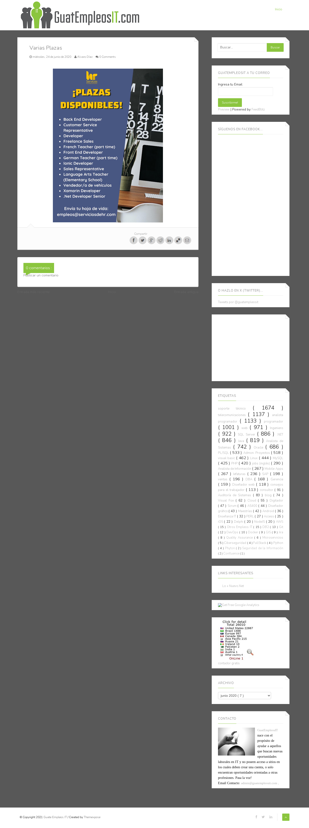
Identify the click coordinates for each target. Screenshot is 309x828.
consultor (267, 490)
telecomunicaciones (233, 415)
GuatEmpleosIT (267, 730)
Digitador (276, 500)
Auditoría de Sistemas (235, 495)
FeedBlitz (258, 109)
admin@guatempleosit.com (259, 783)
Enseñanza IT (227, 516)
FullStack (260, 543)
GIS (269, 532)
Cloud (252, 500)
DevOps (232, 532)
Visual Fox (227, 500)
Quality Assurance (240, 537)
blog (269, 495)
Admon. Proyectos (257, 453)
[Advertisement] (254, 347)
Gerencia (277, 479)
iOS (221, 522)
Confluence (231, 553)
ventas (223, 479)
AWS (279, 522)
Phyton (230, 548)
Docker (253, 532)
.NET (280, 434)
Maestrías (245, 511)
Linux (254, 458)
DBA (250, 479)
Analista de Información (235, 469)
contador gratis (229, 663)
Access (269, 516)
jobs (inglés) (261, 463)
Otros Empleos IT (240, 527)
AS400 (252, 506)
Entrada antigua (186, 292)
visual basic (227, 458)
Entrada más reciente (33, 292)
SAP (266, 474)
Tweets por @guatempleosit (238, 302)
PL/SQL (224, 453)
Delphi (239, 522)
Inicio (278, 9)
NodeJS (260, 522)
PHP (235, 463)
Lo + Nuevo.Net (233, 586)
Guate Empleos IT (55, 817)
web (245, 428)
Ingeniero (276, 428)
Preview (224, 109)
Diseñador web (244, 484)
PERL (250, 516)
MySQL (278, 458)
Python (278, 543)
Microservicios (272, 537)
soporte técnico (235, 408)
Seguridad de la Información (262, 548)
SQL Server (247, 434)
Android (268, 511)
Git (281, 527)
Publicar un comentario (40, 275)
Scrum (233, 506)
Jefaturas (240, 474)
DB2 (266, 527)
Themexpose (92, 817)
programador (273, 421)
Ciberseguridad (235, 543)
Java (242, 441)
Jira (281, 532)
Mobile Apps (274, 469)
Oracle (259, 447)
